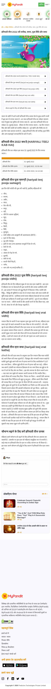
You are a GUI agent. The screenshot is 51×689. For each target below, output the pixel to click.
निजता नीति (5, 640)
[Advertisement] (25, 565)
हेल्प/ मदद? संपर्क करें (9, 654)
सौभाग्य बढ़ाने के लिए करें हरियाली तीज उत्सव (18, 108)
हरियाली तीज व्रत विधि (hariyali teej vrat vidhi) (20, 95)
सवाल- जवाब (6, 637)
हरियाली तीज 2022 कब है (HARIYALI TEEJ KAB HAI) (23, 76)
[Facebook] (8, 678)
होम (2, 27)
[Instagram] (3, 678)
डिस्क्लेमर (5, 644)
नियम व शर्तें (5, 650)
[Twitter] (18, 678)
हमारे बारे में (5, 633)
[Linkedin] (13, 678)
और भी (44, 494)
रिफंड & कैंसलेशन (8, 647)
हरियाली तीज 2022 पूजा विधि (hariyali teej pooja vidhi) (22, 89)
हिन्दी (46, 4)
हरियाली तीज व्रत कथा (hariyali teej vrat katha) (20, 102)
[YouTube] (23, 678)
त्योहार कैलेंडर (9, 27)
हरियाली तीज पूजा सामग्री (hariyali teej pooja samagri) (22, 82)
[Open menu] (3, 5)
